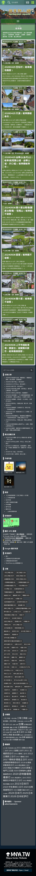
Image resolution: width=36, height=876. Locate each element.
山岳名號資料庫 (12, 511)
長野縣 (6, 699)
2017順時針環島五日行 (15, 759)
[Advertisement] (18, 817)
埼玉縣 (23, 699)
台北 (5, 647)
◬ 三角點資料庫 (10, 497)
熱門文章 (8, 506)
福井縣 (22, 693)
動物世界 (27, 686)
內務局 (6, 624)
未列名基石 (7, 644)
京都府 (6, 693)
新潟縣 (22, 696)
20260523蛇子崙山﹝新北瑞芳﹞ (15, 381)
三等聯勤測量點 (8, 585)
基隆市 (13, 647)
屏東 (20, 660)
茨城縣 (24, 703)
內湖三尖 (18, 670)
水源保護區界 (8, 602)
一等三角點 (7, 572)
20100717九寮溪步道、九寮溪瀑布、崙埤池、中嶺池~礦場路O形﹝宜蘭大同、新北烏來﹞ (18, 447)
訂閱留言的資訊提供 (11, 560)
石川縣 (6, 696)
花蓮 (13, 663)
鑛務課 (15, 595)
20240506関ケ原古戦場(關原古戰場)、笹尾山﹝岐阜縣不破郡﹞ (18, 210)
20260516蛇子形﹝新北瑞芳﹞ (15, 386)
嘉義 (13, 657)
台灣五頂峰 (7, 677)
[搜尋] (31, 370)
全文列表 (8, 500)
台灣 (16, 644)
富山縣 (14, 696)
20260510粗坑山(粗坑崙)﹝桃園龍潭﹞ (17, 392)
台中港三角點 (25, 631)
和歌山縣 (6, 709)
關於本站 (8, 509)
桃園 (21, 647)
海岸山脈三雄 (17, 673)
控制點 (17, 621)
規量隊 (14, 634)
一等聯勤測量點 (8, 582)
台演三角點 (7, 621)
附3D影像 (7, 680)
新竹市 (14, 650)
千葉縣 (23, 709)
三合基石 (25, 611)
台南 (5, 660)
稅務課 (6, 634)
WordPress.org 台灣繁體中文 (14, 563)
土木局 (15, 611)
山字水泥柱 (7, 598)
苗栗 (21, 650)
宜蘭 (5, 663)
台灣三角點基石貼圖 (11, 502)
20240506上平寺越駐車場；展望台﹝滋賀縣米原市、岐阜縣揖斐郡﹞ (16, 348)
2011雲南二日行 (20, 753)
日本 (13, 63)
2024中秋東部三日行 (13, 787)
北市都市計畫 (21, 602)
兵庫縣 (14, 690)
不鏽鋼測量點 (8, 592)
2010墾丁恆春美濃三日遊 (9, 748)
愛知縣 (14, 706)
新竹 (5, 650)
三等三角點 (7, 250)
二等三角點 (7, 63)
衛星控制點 (18, 628)
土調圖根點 (7, 579)
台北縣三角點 (16, 618)
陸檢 (20, 615)
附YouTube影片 (19, 153)
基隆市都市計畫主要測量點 (12, 641)
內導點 (26, 621)
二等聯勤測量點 (21, 582)
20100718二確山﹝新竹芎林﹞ (15, 451)
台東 (21, 663)
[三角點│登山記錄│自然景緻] (18, 14)
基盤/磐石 (19, 592)
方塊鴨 (16, 41)
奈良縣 (22, 690)
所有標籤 (8, 504)
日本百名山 (7, 670)
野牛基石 (6, 611)
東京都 (6, 703)
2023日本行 (22, 783)
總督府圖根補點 (8, 605)
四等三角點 (7, 109)
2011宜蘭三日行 (16, 751)
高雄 (13, 660)
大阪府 (6, 690)
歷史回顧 (6, 686)
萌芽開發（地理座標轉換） (13, 540)
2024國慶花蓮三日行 (22, 790)
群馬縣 (14, 699)
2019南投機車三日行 (22, 765)
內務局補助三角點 (9, 615)
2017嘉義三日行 (22, 756)
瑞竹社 (6, 618)
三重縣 (22, 706)
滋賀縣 (17, 340)
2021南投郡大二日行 (18, 777)
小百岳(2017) (23, 667)
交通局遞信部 (18, 588)
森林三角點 (19, 579)
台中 (5, 654)
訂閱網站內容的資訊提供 (13, 558)
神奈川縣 (15, 703)
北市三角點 (16, 624)
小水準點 (6, 588)
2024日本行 (15, 793)
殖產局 (6, 595)
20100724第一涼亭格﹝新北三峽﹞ (16, 454)
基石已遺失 (18, 677)
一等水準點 (21, 585)
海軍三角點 (7, 608)
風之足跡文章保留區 (19, 683)
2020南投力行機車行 (12, 768)
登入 (7, 556)
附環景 (6, 683)
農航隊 (6, 631)
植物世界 (17, 686)
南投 (21, 654)
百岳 (13, 667)
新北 (25, 644)
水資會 (17, 598)
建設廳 (20, 605)
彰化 (13, 654)
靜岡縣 (15, 709)
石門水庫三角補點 (9, 637)
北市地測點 (7, 628)
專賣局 (24, 595)
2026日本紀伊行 (19, 796)
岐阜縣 (17, 63)
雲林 (5, 657)
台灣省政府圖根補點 (21, 608)
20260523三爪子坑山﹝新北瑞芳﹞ (16, 384)
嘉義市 (21, 657)
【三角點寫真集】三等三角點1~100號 (17, 495)
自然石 (14, 631)
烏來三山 (6, 673)
